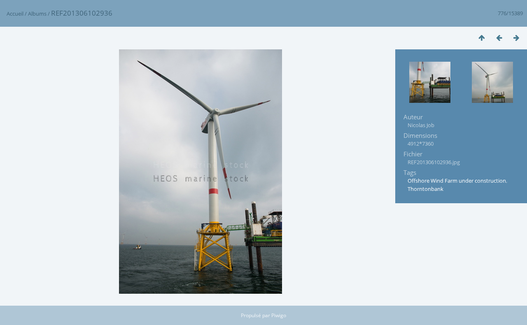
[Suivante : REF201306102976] (516, 37)
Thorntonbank (425, 189)
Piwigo (278, 315)
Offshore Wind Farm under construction (457, 180)
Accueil (15, 13)
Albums (37, 13)
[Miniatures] (481, 37)
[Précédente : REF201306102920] (499, 37)
